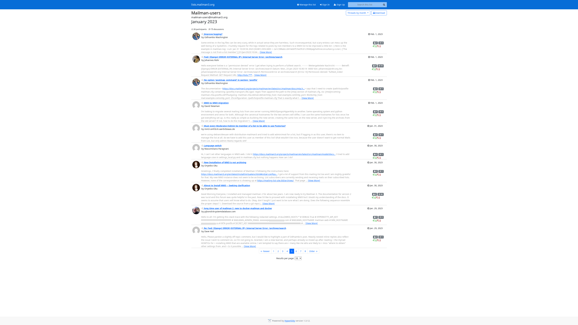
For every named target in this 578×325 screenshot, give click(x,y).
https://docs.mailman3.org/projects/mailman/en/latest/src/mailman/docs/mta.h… (264, 88)
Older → (313, 251)
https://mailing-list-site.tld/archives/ (275, 180)
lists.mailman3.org (202, 4)
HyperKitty (289, 320)
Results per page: (285, 258)
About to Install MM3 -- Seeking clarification (226, 185)
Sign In (326, 4)
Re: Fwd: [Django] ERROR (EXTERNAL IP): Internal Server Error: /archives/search (244, 228)
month (357, 12)
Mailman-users (206, 13)
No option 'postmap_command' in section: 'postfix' (230, 80)
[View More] (266, 52)
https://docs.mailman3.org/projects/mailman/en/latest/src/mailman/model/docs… (294, 154)
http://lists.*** (245, 75)
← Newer (265, 251)
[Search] (384, 4)
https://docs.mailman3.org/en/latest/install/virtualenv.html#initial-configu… (239, 174)
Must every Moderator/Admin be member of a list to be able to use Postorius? (244, 125)
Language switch (212, 145)
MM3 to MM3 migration (216, 102)
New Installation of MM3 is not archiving (224, 162)
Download (380, 12)
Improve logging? (212, 34)
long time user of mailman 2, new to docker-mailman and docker (237, 208)
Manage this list (307, 4)
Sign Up (340, 4)
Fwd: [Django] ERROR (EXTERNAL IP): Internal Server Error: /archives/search (242, 57)
